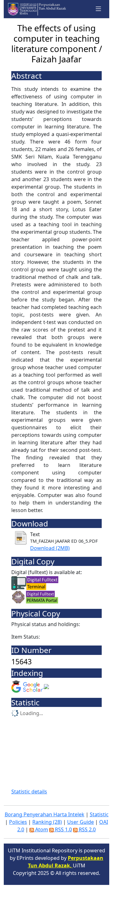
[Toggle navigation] (98, 9)
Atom (41, 829)
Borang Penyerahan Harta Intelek (44, 814)
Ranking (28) (47, 821)
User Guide (80, 821)
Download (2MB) (50, 548)
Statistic (99, 814)
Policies (18, 821)
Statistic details (29, 791)
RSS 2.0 (87, 829)
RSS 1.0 (63, 829)
